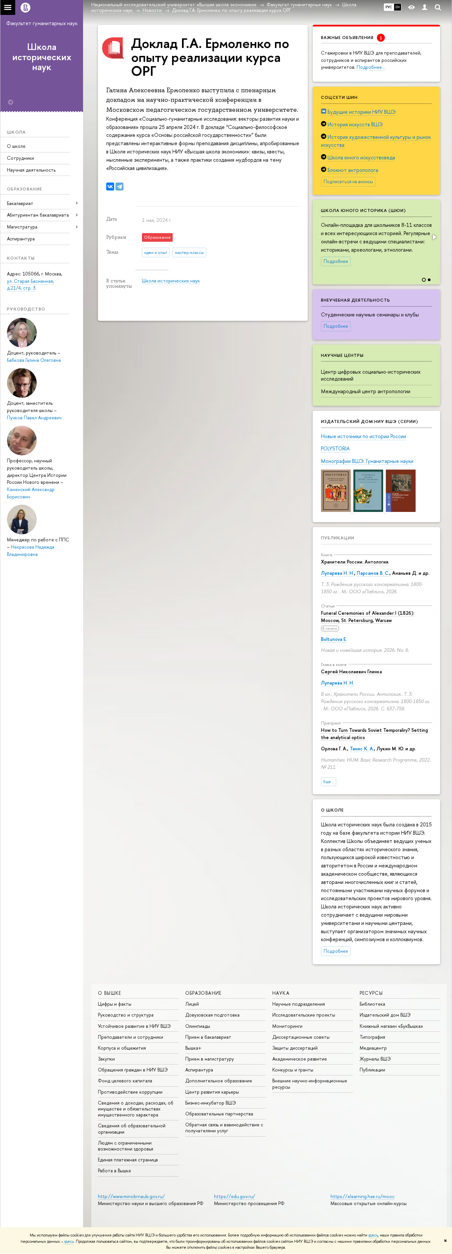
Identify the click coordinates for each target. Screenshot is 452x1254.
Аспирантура (21, 238)
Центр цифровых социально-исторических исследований (371, 375)
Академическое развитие (299, 1059)
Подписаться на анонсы (348, 182)
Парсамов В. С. (373, 573)
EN (397, 7)
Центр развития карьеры (212, 1092)
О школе (16, 146)
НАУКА (281, 993)
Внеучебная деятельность (355, 300)
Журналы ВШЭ (375, 1059)
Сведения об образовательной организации (131, 1128)
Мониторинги (287, 1026)
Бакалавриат (20, 203)
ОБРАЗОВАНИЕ (203, 993)
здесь (373, 1235)
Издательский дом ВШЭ (385, 1015)
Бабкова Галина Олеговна (34, 360)
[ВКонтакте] (110, 186)
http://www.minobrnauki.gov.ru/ (131, 1196)
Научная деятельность (31, 170)
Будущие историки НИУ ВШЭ (362, 111)
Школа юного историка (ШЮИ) (363, 210)
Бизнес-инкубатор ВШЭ (210, 1103)
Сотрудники (20, 158)
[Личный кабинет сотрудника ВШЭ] (424, 7)
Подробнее (336, 261)
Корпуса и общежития (122, 1048)
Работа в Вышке (114, 1170)
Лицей (192, 1004)
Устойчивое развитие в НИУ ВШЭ (134, 1026)
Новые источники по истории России (363, 436)
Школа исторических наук (41, 56)
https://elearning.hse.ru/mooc (362, 1196)
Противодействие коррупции (130, 1092)
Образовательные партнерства (219, 1113)
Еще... (328, 781)
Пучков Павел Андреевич (34, 417)
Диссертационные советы (301, 1037)
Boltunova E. (334, 639)
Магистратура (22, 227)
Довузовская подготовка (212, 1015)
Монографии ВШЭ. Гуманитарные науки (367, 461)
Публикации (337, 538)
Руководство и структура (126, 1015)
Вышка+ (193, 1048)
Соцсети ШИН (339, 97)
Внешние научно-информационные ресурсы (309, 1083)
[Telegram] (119, 186)
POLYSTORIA (335, 448)
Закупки (106, 1059)
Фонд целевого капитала (125, 1080)
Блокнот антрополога (353, 170)
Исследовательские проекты (303, 1015)
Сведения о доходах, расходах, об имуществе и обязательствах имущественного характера (135, 1109)
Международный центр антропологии (365, 391)
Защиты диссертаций (295, 1048)
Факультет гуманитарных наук (41, 23)
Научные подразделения (298, 1004)
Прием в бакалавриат (208, 1037)
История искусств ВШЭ (355, 124)
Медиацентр (373, 1048)
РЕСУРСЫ (371, 993)
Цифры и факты (114, 1004)
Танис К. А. (362, 748)
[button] (434, 237)
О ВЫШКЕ (109, 993)
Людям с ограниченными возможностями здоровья (125, 1146)
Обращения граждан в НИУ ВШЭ (133, 1069)
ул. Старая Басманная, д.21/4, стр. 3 (30, 284)
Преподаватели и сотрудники (130, 1037)
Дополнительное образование (218, 1080)
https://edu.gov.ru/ (234, 1196)
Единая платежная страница (128, 1159)
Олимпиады (197, 1026)
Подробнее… (371, 67)
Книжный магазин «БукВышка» (391, 1026)
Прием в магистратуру (209, 1059)
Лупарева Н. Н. (337, 573)
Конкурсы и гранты (292, 1069)
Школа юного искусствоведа (361, 157)
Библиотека (372, 1004)
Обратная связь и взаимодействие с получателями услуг (224, 1127)
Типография (372, 1037)
